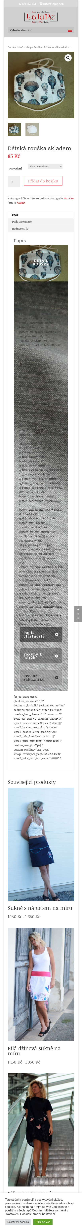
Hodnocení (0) (20, 228)
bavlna (21, 203)
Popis (15, 214)
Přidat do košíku (43, 181)
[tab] (41, 214)
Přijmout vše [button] (43, 1221)
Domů (11, 47)
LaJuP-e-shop (24, 47)
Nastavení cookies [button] (18, 1221)
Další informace (22, 221)
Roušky (38, 47)
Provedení (15, 168)
